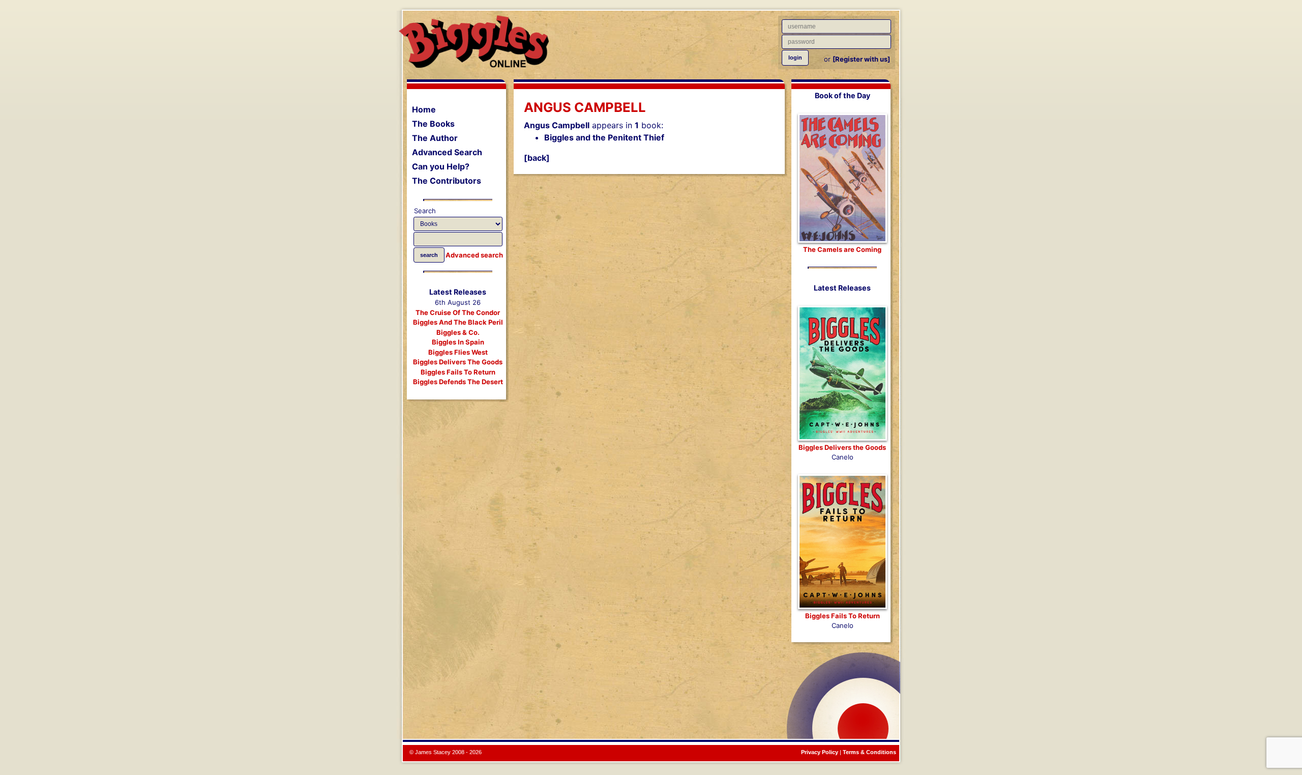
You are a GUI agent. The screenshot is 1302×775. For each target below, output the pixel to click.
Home (424, 109)
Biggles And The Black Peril (458, 322)
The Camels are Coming (842, 249)
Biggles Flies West (458, 352)
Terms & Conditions (869, 752)
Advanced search (474, 255)
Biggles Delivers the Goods (842, 447)
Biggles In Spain (458, 342)
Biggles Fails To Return (458, 372)
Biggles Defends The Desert (458, 382)
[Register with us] (861, 59)
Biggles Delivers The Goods (457, 362)
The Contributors (446, 181)
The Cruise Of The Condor (458, 312)
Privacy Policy (819, 752)
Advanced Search (447, 152)
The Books (433, 124)
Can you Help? (440, 166)
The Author (435, 138)
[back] (537, 158)
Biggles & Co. (458, 332)
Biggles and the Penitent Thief (604, 137)
